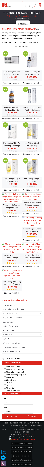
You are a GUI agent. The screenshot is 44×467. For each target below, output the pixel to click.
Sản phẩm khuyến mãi (12, 351)
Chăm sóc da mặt (13, 367)
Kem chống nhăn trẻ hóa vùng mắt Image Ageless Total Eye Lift (12, 144)
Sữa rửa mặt (8, 322)
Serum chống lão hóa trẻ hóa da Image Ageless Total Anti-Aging (32, 108)
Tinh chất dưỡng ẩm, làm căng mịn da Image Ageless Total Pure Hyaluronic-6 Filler (32, 73)
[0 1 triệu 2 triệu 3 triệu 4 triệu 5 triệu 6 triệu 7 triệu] (18, 402)
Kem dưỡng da (9, 305)
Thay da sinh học (13, 391)
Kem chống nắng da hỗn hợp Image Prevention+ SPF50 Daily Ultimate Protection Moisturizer (32, 144)
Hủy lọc (33, 416)
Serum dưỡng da (10, 313)
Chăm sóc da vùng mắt (15, 372)
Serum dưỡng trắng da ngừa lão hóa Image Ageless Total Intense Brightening (12, 108)
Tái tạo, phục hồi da (11, 343)
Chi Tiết (16, 83)
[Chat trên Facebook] (3, 457)
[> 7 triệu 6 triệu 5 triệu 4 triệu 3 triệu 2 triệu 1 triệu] (18, 411)
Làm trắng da (11, 380)
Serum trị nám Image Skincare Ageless (32, 203)
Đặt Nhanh (7, 83)
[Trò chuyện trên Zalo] (3, 452)
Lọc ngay (13, 416)
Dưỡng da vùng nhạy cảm (14, 347)
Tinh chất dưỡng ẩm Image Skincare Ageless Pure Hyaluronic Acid (11, 206)
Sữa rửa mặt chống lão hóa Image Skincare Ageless (12, 256)
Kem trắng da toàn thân (13, 309)
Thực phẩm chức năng (12, 318)
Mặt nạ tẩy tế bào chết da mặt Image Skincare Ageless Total (32, 256)
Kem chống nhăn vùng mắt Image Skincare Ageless (12, 283)
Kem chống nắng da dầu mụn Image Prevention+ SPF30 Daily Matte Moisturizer (12, 180)
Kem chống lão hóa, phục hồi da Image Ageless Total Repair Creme (12, 73)
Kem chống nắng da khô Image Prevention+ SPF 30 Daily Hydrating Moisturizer (32, 180)
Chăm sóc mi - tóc (10, 326)
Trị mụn (9, 385)
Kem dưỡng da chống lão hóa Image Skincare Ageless (32, 230)
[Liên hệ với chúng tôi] (3, 463)
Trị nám (9, 383)
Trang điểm (7, 335)
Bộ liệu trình (8, 330)
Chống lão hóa (11, 388)
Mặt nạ (6, 339)
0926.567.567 (29, 434)
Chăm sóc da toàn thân (15, 369)
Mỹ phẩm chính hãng (15, 300)
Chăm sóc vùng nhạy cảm (16, 375)
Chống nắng (10, 377)
